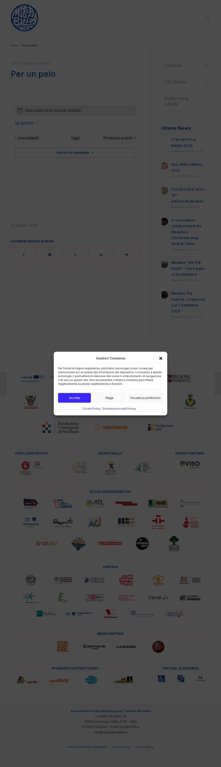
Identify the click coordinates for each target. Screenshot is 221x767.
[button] (161, 358)
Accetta (74, 398)
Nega (109, 398)
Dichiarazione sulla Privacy (119, 408)
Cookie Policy (91, 408)
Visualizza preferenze (145, 398)
